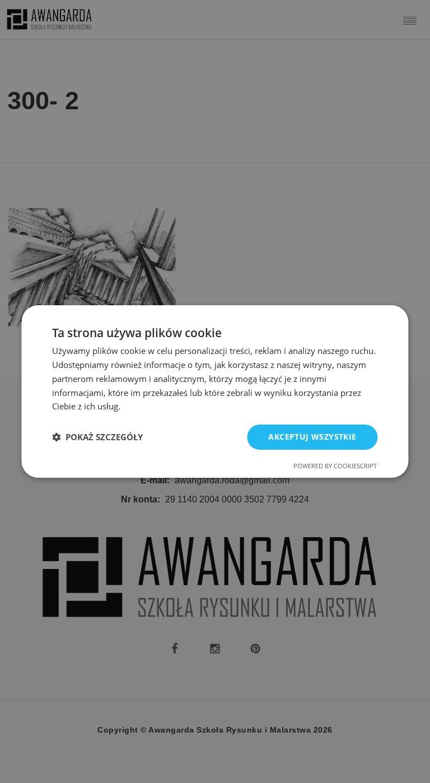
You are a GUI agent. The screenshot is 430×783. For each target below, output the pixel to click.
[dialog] (214, 391)
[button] (97, 437)
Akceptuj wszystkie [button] (312, 436)
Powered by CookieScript (335, 466)
